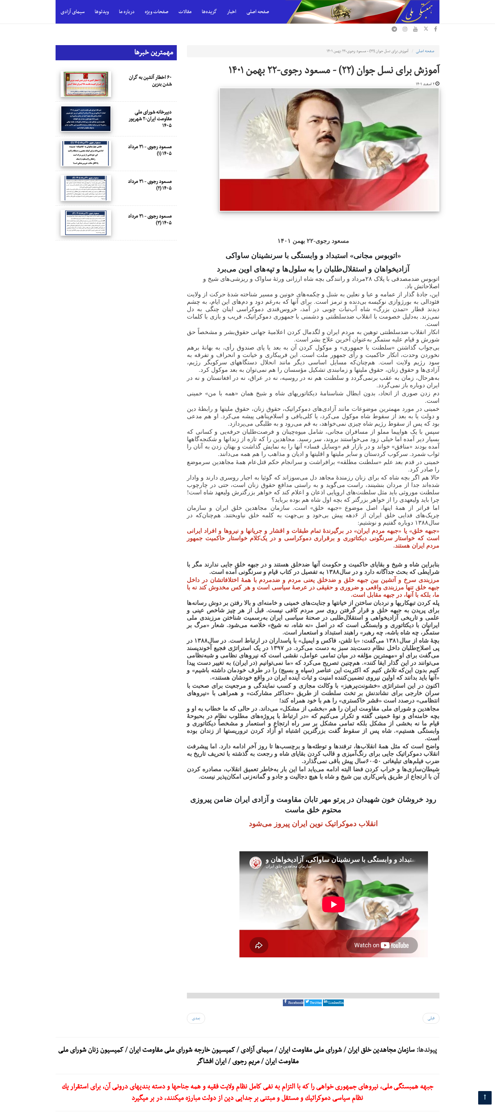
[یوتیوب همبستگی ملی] (415, 30)
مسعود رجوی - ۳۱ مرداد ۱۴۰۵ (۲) (150, 185)
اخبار (231, 11)
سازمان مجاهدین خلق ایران (381, 1050)
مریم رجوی (246, 1061)
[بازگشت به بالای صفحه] (485, 1098)
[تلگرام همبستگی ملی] (394, 30)
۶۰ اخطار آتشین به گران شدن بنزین (150, 81)
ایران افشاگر (211, 1061)
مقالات (185, 11)
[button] (293, 1002)
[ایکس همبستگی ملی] (426, 30)
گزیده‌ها (209, 11)
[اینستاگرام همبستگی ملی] (405, 30)
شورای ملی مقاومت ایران (309, 1050)
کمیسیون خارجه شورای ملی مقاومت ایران (181, 1050)
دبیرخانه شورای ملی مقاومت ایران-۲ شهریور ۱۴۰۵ (150, 119)
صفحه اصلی (257, 11)
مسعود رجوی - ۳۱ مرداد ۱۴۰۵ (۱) (150, 150)
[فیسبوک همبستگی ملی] (435, 30)
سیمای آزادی (73, 11)
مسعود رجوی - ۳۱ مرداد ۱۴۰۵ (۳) (150, 219)
